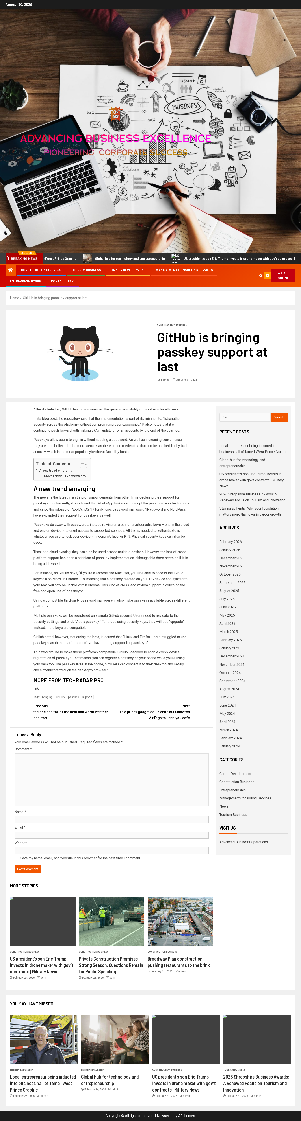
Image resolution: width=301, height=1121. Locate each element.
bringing (47, 697)
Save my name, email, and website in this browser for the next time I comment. (80, 858)
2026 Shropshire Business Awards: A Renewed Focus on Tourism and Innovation (256, 1083)
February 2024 (230, 738)
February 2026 (230, 542)
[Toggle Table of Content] (81, 464)
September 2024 (232, 681)
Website (21, 843)
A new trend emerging (55, 471)
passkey (73, 697)
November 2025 (231, 566)
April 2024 (227, 722)
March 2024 (228, 730)
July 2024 (227, 697)
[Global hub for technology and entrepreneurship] (115, 1039)
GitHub (60, 697)
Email (20, 827)
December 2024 (231, 656)
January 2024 (229, 746)
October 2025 (230, 574)
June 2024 (227, 705)
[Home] (10, 270)
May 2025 (227, 615)
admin (165, 379)
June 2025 (227, 607)
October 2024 (230, 673)
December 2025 (231, 558)
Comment (23, 749)
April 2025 (227, 624)
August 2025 (229, 591)
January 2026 (229, 550)
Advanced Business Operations (243, 842)
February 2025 (230, 640)
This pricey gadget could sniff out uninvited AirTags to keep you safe (154, 712)
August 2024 (229, 689)
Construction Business (41, 270)
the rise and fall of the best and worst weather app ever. (70, 712)
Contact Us (61, 281)
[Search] (260, 275)
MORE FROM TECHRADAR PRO (66, 475)
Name (20, 812)
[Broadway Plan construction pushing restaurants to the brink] (180, 921)
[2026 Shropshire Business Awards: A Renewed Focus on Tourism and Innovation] (257, 1039)
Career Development (128, 270)
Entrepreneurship (25, 281)
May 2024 (227, 714)
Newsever (165, 1116)
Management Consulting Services (184, 270)
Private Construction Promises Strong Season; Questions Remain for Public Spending (111, 965)
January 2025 (229, 648)
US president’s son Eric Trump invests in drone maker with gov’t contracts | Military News (205, 258)
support (87, 697)
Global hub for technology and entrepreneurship (86, 258)
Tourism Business (86, 270)
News (224, 806)
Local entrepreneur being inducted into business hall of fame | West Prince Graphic (43, 1083)
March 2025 (228, 632)
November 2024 (231, 665)
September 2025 (232, 583)
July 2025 (227, 599)
